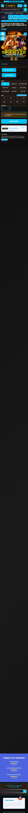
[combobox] (12, 9)
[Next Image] (3, 34)
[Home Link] (10, 5)
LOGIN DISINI (9, 75)
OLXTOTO (14, 121)
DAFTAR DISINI (9, 70)
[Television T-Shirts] (14, 20)
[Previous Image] (3, 38)
